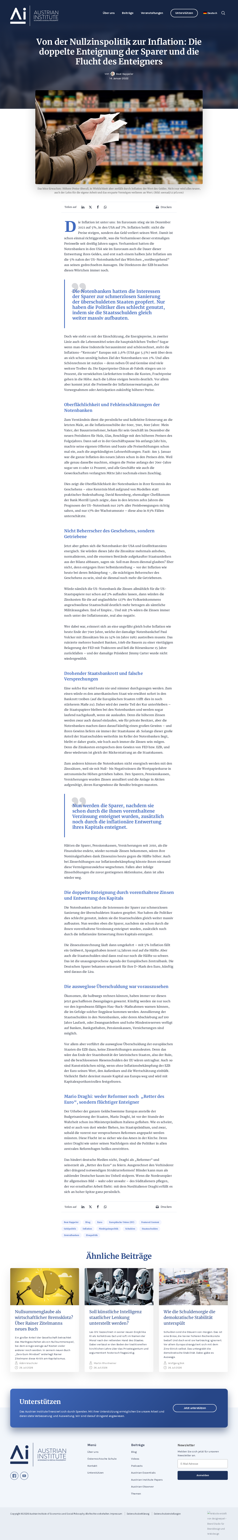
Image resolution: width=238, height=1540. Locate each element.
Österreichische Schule (102, 1458)
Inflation (87, 1228)
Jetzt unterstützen (195, 1408)
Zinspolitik (92, 1235)
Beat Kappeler (71, 1222)
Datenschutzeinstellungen (167, 1513)
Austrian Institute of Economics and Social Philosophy (56, 1513)
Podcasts (136, 1465)
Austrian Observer (142, 1486)
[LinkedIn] (83, 207)
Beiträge (127, 13)
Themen (136, 1493)
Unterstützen (184, 13)
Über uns (109, 13)
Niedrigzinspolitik (108, 1228)
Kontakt (92, 1465)
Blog (87, 1222)
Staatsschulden (150, 1228)
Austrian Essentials (143, 1472)
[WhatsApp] (105, 207)
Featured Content (150, 1222)
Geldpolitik (70, 1228)
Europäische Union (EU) (121, 1222)
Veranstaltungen (152, 13)
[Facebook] (97, 207)
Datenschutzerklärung (138, 1513)
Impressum (116, 1513)
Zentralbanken (71, 1235)
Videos (135, 1458)
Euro (99, 1222)
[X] (90, 207)
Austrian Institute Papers (147, 1479)
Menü (91, 1445)
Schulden (130, 1228)
